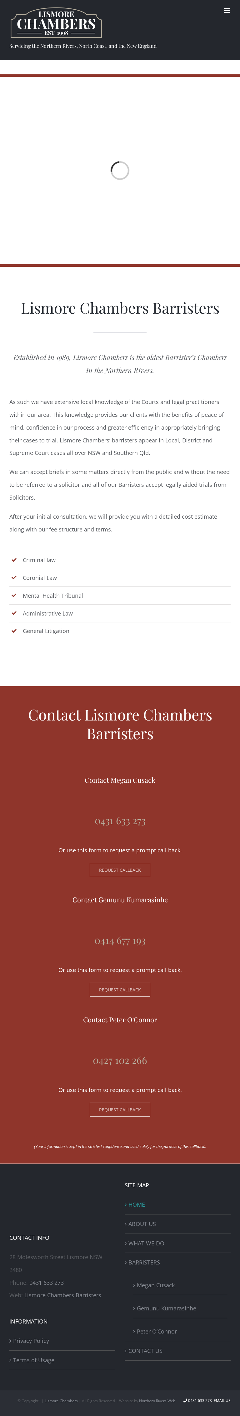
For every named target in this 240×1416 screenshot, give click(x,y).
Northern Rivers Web (157, 1401)
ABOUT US (142, 1224)
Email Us (222, 1400)
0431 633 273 (120, 820)
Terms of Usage (33, 1360)
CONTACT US (145, 1350)
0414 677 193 (120, 939)
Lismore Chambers (61, 1401)
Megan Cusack (156, 1285)
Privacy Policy (31, 1340)
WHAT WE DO (146, 1243)
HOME (136, 1204)
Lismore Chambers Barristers (62, 1295)
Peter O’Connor (157, 1331)
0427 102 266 (120, 1059)
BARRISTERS (144, 1262)
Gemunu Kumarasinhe (166, 1308)
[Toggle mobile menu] (227, 10)
